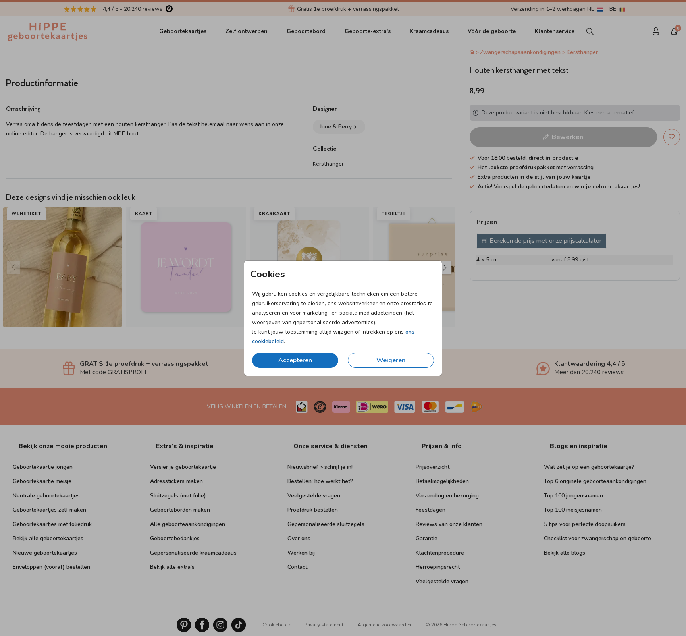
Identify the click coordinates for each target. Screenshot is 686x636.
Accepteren (295, 360)
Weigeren (390, 360)
